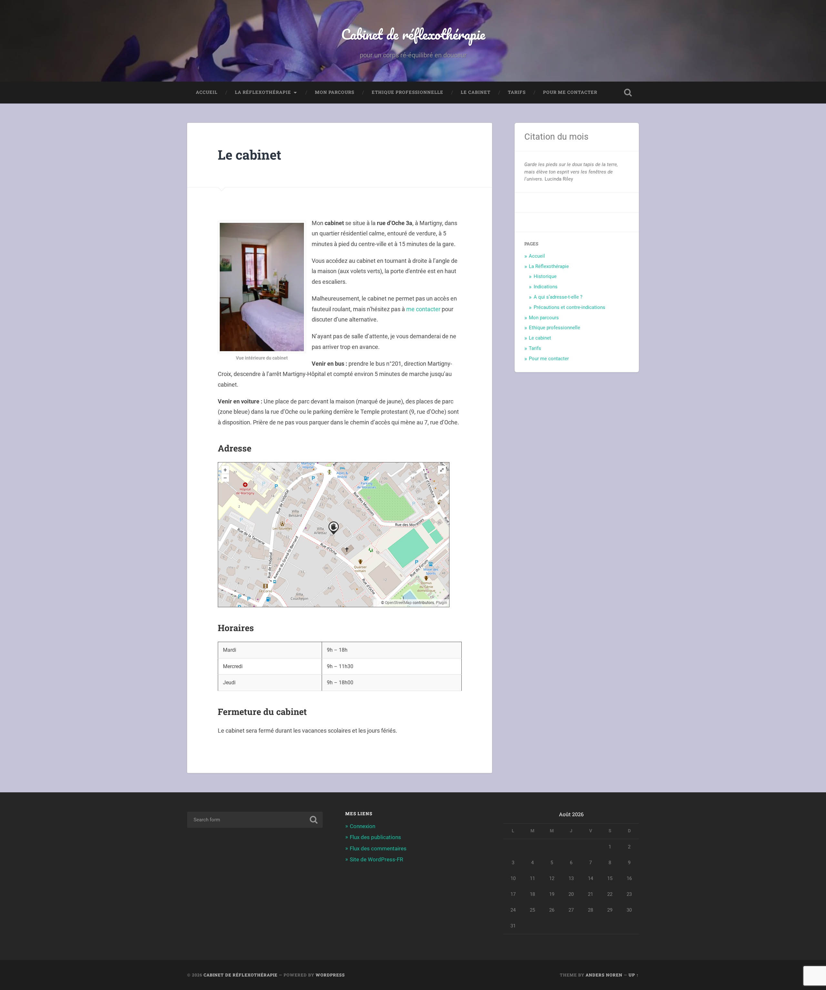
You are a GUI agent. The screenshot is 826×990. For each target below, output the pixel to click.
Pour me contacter (570, 92)
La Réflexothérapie (263, 92)
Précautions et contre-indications (569, 307)
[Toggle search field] (628, 93)
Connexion (362, 826)
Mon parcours (334, 92)
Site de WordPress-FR (376, 859)
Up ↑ (634, 974)
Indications (546, 287)
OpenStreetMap (398, 602)
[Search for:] (255, 820)
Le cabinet (475, 92)
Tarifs (517, 92)
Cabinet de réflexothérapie (413, 34)
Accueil (206, 92)
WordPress (330, 974)
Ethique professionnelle (407, 92)
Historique (545, 276)
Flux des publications (375, 837)
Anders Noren (604, 974)
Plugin (441, 602)
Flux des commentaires (378, 848)
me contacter (423, 309)
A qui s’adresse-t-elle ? (558, 297)
